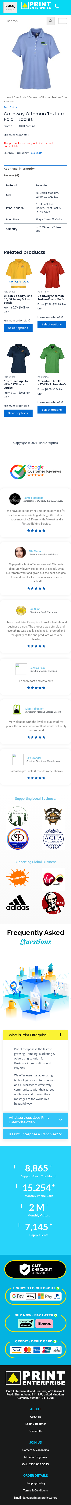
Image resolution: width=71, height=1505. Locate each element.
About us (35, 1416)
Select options (18, 328)
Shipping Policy (35, 1483)
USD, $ (9, 6)
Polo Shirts (20, 97)
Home (7, 97)
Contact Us (36, 1431)
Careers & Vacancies (35, 1450)
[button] (35, 1035)
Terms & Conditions (35, 1490)
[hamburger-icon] (62, 21)
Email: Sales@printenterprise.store (35, 1497)
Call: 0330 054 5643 (35, 1464)
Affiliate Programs (35, 1457)
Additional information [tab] (19, 169)
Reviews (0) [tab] (11, 175)
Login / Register (35, 1424)
